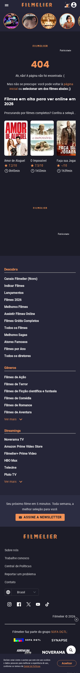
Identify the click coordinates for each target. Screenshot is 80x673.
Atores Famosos (15, 342)
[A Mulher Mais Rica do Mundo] (48, 21)
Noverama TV (14, 439)
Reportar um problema (20, 574)
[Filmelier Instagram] (9, 605)
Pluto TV (10, 474)
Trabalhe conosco (17, 558)
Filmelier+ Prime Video (20, 453)
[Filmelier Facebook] (19, 605)
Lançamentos (13, 293)
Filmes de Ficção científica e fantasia (30, 391)
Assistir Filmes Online (19, 314)
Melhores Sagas (15, 335)
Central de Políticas (32, 666)
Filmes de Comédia (17, 398)
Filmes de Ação (15, 377)
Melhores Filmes (16, 307)
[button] (34, 592)
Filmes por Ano (15, 349)
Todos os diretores (17, 356)
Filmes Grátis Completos (21, 321)
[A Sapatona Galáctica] (11, 21)
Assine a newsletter (43, 517)
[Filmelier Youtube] (38, 605)
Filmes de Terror (16, 384)
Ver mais (10, 419)
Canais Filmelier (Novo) (20, 279)
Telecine (10, 467)
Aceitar (67, 663)
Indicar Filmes (14, 286)
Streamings (12, 431)
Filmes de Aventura (18, 412)
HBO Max (10, 460)
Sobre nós (11, 550)
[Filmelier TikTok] (47, 605)
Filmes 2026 (13, 300)
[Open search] (71, 650)
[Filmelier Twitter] (28, 605)
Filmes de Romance (18, 405)
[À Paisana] (30, 21)
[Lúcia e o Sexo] (67, 21)
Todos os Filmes (15, 328)
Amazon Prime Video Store (23, 446)
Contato (10, 582)
